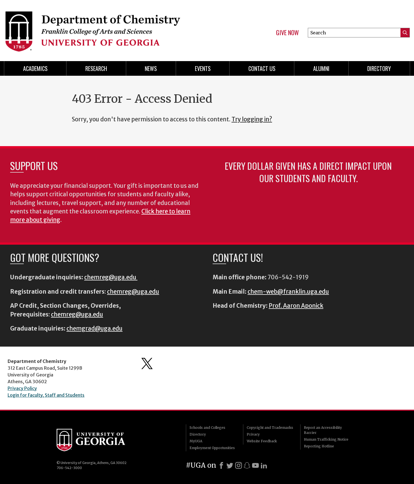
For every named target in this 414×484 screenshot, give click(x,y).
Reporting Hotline (319, 446)
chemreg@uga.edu (110, 277)
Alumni (321, 68)
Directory (379, 68)
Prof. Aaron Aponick (296, 305)
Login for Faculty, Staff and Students (46, 395)
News (151, 68)
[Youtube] (255, 465)
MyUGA (196, 441)
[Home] (102, 28)
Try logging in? (252, 119)
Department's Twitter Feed (147, 363)
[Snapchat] (247, 465)
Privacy (253, 434)
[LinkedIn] (264, 465)
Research (96, 68)
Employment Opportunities (212, 448)
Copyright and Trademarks (270, 427)
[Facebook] (221, 465)
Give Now (287, 32)
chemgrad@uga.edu (94, 328)
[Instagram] (238, 465)
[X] (229, 465)
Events (203, 68)
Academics (35, 68)
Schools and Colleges (207, 427)
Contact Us (261, 68)
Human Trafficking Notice (326, 439)
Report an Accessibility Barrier (323, 430)
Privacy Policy (22, 388)
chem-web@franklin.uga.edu (288, 291)
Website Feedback (262, 441)
